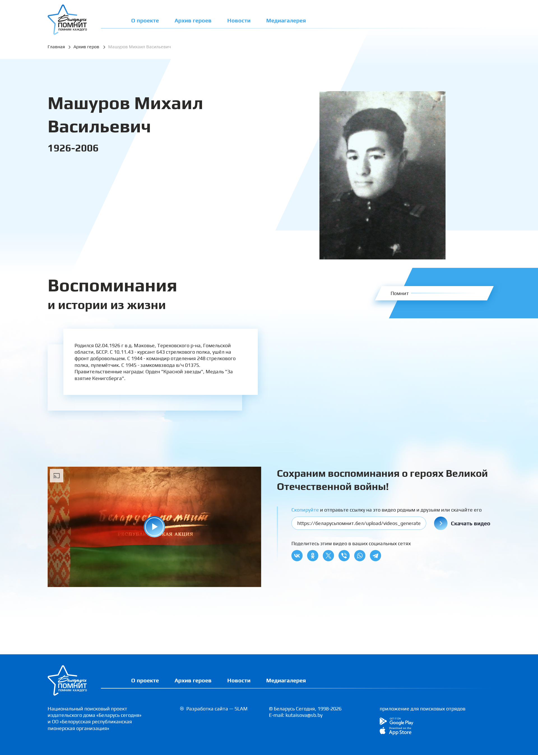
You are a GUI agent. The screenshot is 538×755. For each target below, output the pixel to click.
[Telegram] (375, 555)
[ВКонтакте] (297, 555)
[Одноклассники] (312, 555)
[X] (328, 555)
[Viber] (344, 555)
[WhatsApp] (359, 555)
